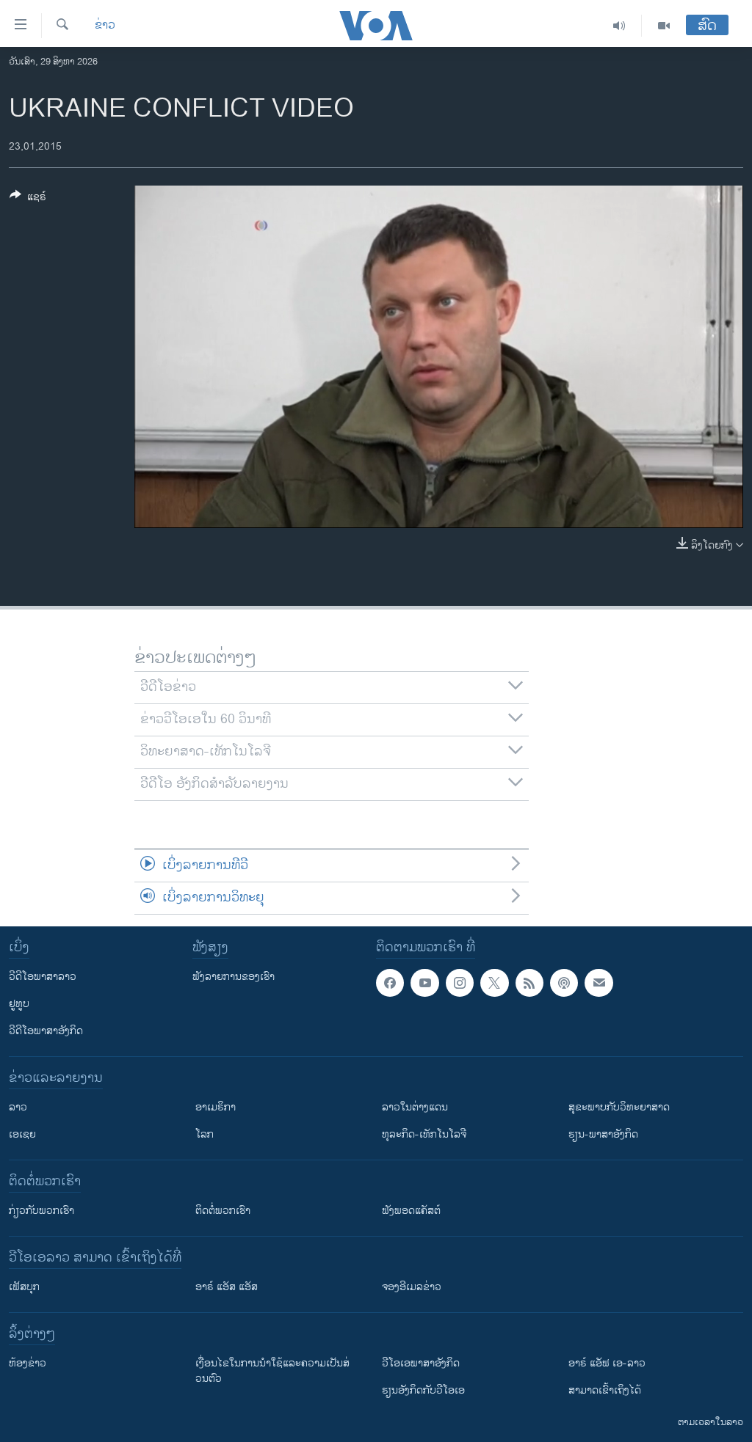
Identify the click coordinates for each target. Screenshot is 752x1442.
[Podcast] (564, 983)
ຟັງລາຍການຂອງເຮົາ (233, 976)
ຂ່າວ (105, 25)
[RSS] (529, 983)
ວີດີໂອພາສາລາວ (42, 976)
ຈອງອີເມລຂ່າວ (411, 1287)
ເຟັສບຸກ (24, 1287)
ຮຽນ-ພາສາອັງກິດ (603, 1134)
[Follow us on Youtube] (424, 983)
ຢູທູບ (19, 1003)
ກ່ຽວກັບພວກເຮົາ (41, 1210)
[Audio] (619, 26)
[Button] (28, 199)
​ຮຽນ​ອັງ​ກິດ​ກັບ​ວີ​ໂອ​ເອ (423, 1390)
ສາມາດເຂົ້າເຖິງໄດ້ (604, 1390)
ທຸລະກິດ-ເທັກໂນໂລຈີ (424, 1134)
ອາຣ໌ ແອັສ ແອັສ (226, 1287)
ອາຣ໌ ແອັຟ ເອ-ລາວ (607, 1363)
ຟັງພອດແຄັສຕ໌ (411, 1210)
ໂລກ (204, 1134)
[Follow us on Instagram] (460, 983)
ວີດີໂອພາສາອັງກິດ (46, 1031)
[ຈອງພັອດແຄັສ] (598, 983)
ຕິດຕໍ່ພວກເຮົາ (222, 1210)
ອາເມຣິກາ (215, 1107)
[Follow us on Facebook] (390, 983)
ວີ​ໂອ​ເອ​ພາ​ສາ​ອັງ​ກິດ (421, 1363)
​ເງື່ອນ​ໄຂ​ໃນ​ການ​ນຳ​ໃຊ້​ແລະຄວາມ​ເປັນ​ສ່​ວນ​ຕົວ (272, 1370)
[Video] (664, 26)
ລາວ (18, 1107)
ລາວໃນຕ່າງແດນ (415, 1107)
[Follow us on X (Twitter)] (494, 983)
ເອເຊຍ (22, 1134)
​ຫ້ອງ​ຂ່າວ (27, 1363)
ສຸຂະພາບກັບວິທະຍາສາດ (619, 1107)
